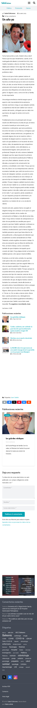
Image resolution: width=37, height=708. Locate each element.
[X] (4, 677)
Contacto (5, 691)
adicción (10, 632)
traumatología (7, 667)
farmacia (4, 647)
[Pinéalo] (19, 402)
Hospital (14, 649)
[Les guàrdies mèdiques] (5, 319)
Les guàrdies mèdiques (17, 317)
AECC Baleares (20, 632)
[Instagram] (15, 677)
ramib (22, 661)
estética (25, 644)
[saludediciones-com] (6, 3)
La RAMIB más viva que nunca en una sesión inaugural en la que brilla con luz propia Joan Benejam (22, 350)
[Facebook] (10, 677)
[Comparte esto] (9, 402)
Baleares (7, 635)
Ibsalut (21, 650)
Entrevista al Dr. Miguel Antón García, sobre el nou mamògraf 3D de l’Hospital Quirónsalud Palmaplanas (16, 608)
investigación (6, 652)
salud (28, 661)
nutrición (13, 655)
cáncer (29, 638)
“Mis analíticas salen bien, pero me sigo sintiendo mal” (17, 620)
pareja (13, 658)
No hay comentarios (10, 16)
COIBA (4, 639)
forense (22, 647)
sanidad (6, 664)
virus (3, 670)
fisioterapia (13, 647)
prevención (28, 658)
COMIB (10, 638)
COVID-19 (20, 638)
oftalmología (5, 658)
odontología (23, 655)
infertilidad (27, 650)
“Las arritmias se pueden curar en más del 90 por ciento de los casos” (18, 615)
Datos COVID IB (7, 641)
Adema (4, 633)
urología (21, 667)
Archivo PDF (6, 686)
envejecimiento (17, 644)
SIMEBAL (24, 664)
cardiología (17, 636)
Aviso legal (5, 696)
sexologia (15, 664)
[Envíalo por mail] (4, 402)
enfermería (6, 644)
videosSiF (28, 667)
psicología (5, 661)
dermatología (24, 641)
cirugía (25, 635)
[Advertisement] (18, 375)
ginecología (5, 650)
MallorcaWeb (9, 704)
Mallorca (24, 652)
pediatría (20, 658)
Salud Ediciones (9, 13)
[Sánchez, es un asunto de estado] (5, 340)
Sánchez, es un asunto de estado (21, 338)
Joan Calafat (15, 397)
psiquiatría (14, 661)
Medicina (4, 656)
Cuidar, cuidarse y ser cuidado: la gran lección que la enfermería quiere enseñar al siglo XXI (21, 328)
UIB (15, 667)
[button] (29, 3)
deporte (16, 641)
